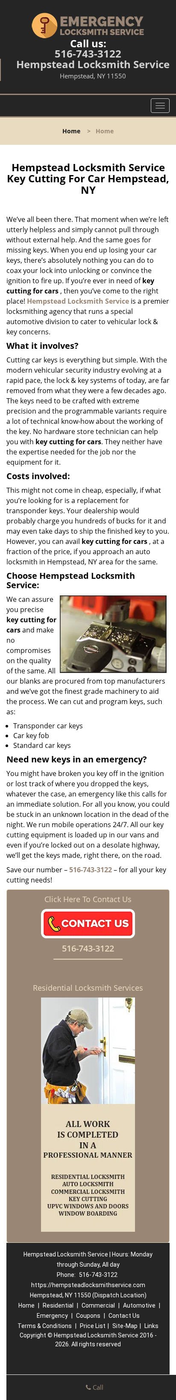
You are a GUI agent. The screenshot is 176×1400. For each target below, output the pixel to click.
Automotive (139, 1305)
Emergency (52, 1315)
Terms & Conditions (45, 1325)
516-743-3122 (88, 53)
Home (71, 131)
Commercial (98, 1305)
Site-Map (125, 1325)
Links (151, 1325)
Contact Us (124, 1315)
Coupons (88, 1315)
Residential (58, 1305)
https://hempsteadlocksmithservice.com (88, 1285)
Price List (93, 1325)
